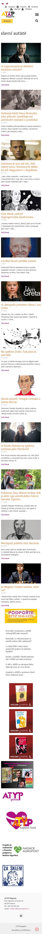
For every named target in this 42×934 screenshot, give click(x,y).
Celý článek (5, 85)
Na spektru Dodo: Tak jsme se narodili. (19, 353)
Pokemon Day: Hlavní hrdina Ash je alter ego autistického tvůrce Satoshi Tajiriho (21, 496)
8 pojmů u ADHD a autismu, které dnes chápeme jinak (20, 673)
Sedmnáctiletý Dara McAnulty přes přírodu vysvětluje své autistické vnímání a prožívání (19, 117)
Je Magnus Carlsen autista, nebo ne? (20, 588)
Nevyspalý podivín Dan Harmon (20, 543)
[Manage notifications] (37, 929)
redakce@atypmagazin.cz (19, 909)
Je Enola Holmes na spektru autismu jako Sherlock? (17, 447)
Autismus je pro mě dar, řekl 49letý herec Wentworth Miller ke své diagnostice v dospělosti (19, 167)
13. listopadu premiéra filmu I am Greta (21, 306)
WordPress (16, 930)
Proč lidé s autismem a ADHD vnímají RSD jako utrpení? (18, 632)
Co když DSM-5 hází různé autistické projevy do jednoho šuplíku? (18, 649)
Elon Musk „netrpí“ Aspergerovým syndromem (17, 215)
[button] (37, 14)
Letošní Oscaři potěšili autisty (18, 261)
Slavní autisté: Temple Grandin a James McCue (20, 400)
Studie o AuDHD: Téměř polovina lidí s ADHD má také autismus (20, 658)
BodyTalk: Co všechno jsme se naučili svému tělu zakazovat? (19, 640)
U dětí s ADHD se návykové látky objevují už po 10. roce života (19, 666)
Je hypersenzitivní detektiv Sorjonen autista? (17, 68)
